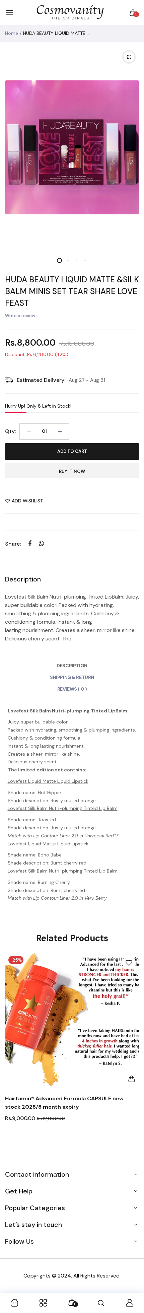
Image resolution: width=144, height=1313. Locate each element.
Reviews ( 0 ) (72, 689)
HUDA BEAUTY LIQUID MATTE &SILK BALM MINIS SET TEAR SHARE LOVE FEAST (72, 291)
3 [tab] (76, 260)
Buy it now (72, 471)
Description (72, 666)
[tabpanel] (72, 147)
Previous (12, 1049)
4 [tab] (84, 260)
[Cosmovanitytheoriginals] (70, 12)
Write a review (20, 316)
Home (11, 33)
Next (131, 1049)
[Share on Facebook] (29, 544)
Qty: (10, 431)
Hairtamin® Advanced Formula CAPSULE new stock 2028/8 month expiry (64, 1102)
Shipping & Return (72, 677)
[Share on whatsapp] (41, 544)
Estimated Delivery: (41, 380)
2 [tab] (68, 260)
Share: (13, 543)
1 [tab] (59, 260)
